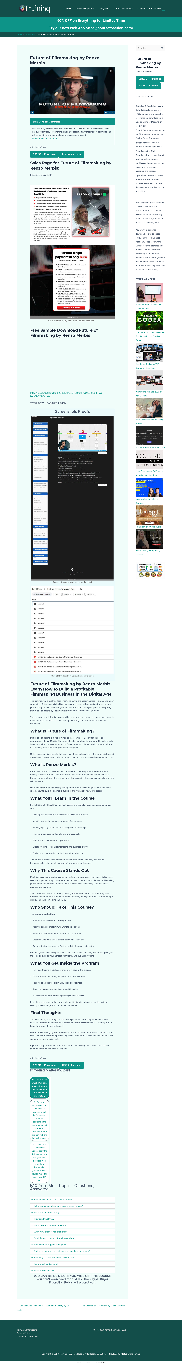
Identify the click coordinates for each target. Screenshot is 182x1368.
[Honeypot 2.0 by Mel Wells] (149, 515)
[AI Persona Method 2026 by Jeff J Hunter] (149, 380)
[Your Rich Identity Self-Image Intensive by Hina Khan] (149, 459)
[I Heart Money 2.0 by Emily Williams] (149, 538)
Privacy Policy (23, 1333)
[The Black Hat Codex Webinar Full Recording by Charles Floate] (149, 320)
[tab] (39, 1087)
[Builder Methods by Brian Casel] (149, 435)
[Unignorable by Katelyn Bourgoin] (149, 487)
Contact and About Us (27, 1336)
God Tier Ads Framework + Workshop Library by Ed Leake (43, 1306)
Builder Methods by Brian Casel (150, 447)
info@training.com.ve (116, 1330)
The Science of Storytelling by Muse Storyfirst (104, 1305)
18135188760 (99, 1330)
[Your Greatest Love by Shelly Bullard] (149, 407)
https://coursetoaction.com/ (109, 28)
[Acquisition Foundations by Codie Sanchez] (149, 292)
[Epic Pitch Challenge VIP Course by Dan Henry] (149, 352)
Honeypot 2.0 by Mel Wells (148, 527)
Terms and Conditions (27, 1330)
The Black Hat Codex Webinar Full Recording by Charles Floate (150, 336)
